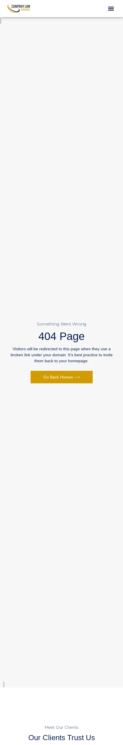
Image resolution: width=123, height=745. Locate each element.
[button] (111, 8)
